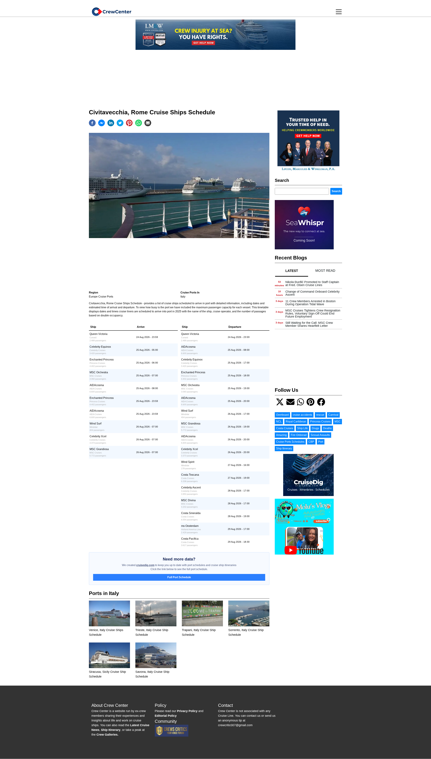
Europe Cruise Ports (101, 296)
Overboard (282, 414)
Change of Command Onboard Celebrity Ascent (312, 293)
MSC (338, 421)
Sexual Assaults (320, 435)
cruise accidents (302, 414)
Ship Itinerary (284, 448)
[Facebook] (92, 123)
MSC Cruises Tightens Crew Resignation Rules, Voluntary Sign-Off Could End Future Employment (312, 313)
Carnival (333, 414)
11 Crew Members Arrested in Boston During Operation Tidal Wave (310, 303)
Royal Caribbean (296, 421)
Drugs (315, 428)
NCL (279, 421)
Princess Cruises (320, 421)
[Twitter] (120, 123)
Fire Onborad (299, 435)
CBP (311, 441)
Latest (291, 271)
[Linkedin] (110, 123)
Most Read (325, 270)
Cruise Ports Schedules (290, 441)
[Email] (147, 123)
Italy (182, 296)
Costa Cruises (284, 428)
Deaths (327, 428)
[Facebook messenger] (101, 123)
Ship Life (302, 428)
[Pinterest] (129, 123)
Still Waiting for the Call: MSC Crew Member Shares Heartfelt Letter (309, 324)
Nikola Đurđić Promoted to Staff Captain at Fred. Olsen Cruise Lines (312, 283)
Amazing (281, 435)
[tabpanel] (308, 304)
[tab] (291, 270)
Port (320, 441)
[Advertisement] (215, 76)
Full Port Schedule (179, 577)
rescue (320, 414)
